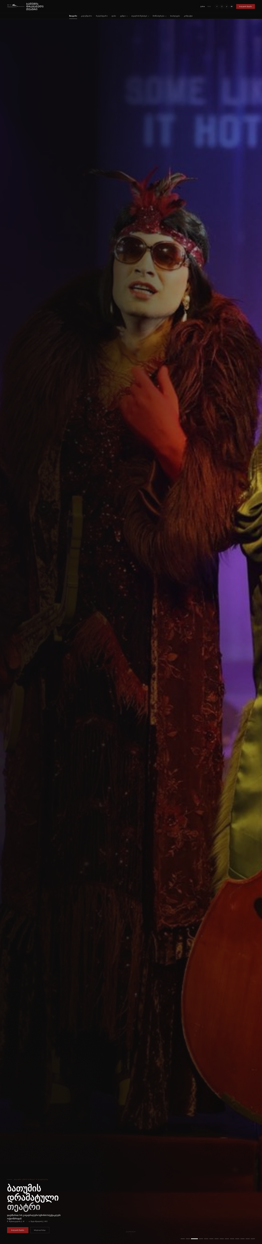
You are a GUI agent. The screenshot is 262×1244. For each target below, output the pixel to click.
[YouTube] (231, 6)
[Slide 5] (203, 1238)
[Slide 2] (188, 1238)
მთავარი (73, 16)
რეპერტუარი (102, 16)
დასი (114, 16)
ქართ (202, 6)
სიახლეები (175, 16)
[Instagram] (222, 6)
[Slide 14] (253, 1238)
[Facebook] (217, 6)
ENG (209, 6)
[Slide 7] (214, 1238)
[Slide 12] (242, 1238)
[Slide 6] (209, 1238)
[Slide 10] (230, 1238)
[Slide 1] (183, 1238)
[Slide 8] (219, 1238)
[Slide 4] (198, 1238)
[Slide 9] (224, 1238)
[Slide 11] (237, 1238)
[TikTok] (227, 6)
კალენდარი (86, 16)
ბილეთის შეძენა (245, 6)
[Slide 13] (248, 1238)
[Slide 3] (193, 1238)
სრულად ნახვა (40, 1230)
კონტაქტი (188, 16)
